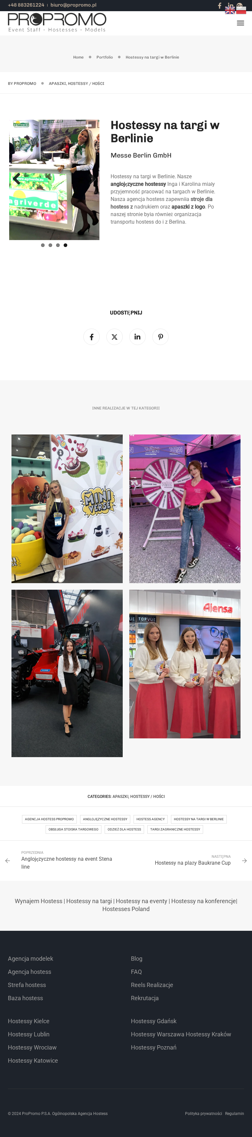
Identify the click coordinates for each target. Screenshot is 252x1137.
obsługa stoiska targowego (73, 828)
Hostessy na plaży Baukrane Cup (193, 861)
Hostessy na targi (89, 899)
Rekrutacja (145, 996)
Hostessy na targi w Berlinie (199, 818)
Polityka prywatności (203, 1112)
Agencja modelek (30, 957)
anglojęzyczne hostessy (105, 818)
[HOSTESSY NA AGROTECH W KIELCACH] (67, 672)
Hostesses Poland (126, 907)
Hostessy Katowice (33, 1059)
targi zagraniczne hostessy (175, 828)
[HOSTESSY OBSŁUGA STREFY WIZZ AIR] (185, 507)
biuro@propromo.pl (73, 5)
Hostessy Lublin (29, 1032)
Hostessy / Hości (86, 83)
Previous (19, 178)
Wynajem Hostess (38, 899)
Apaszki (57, 83)
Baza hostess (25, 996)
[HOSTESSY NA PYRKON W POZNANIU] (67, 507)
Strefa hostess (27, 983)
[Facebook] (219, 5)
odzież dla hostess (124, 828)
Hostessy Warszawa (157, 1032)
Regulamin (234, 1112)
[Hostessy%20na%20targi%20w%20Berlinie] (91, 336)
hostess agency (150, 818)
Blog (136, 957)
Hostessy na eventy (141, 899)
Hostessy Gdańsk (154, 1019)
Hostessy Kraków (208, 1032)
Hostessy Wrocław (32, 1046)
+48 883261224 (26, 5)
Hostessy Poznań (154, 1046)
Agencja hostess (29, 970)
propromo (25, 83)
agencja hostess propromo (49, 818)
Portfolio (104, 57)
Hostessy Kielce (29, 1019)
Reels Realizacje (152, 983)
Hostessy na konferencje (203, 899)
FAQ (136, 970)
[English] (230, 9)
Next (89, 178)
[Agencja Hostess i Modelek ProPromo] (57, 22)
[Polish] (241, 9)
